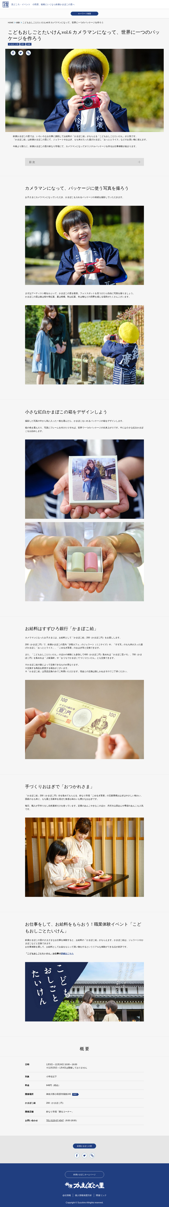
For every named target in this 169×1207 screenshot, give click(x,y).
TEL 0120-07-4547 (55, 1120)
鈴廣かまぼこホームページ (84, 1174)
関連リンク (101, 1195)
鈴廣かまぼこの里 (84, 1146)
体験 (18, 23)
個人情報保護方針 (83, 1195)
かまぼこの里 (13, 44)
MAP (75, 1094)
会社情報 (66, 1195)
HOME (10, 23)
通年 (22, 44)
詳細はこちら (67, 953)
